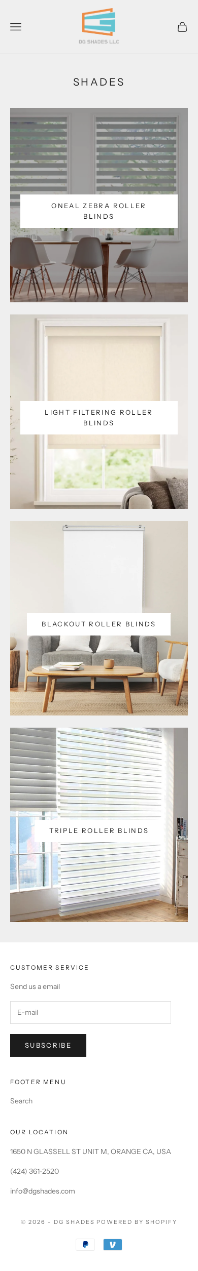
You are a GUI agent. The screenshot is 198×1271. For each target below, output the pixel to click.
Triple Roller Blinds (99, 830)
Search (21, 1100)
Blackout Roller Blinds (99, 624)
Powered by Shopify (136, 1221)
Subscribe (48, 1045)
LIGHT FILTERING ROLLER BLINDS (99, 417)
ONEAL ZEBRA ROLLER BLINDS (98, 211)
